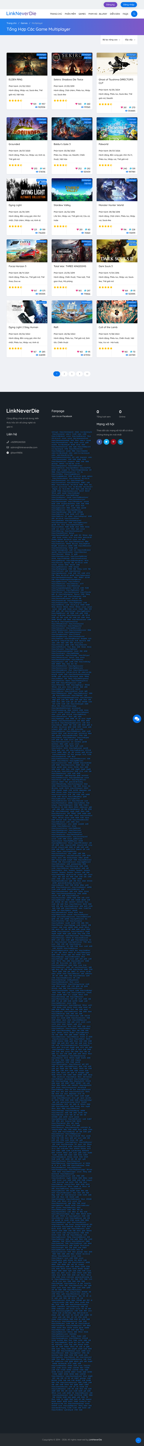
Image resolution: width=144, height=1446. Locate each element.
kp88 (53, 1092)
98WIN (70, 952)
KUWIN (70, 912)
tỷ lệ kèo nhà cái (71, 672)
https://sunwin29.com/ (59, 853)
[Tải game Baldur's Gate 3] (72, 128)
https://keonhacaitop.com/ (74, 531)
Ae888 (75, 824)
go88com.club (77, 839)
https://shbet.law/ (73, 584)
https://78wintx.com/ (74, 615)
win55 (87, 898)
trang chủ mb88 (70, 845)
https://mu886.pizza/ (79, 887)
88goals (55, 489)
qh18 (81, 959)
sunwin (68, 436)
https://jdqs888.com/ (59, 1222)
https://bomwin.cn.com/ (60, 668)
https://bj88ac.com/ (64, 826)
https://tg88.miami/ (82, 1032)
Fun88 (74, 434)
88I (79, 672)
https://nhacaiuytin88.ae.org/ (66, 893)
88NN (53, 940)
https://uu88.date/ (58, 923)
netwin (54, 1132)
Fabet (84, 1153)
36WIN (85, 904)
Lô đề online (62, 615)
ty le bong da (76, 708)
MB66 (73, 451)
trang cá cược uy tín (67, 641)
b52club (60, 539)
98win (70, 716)
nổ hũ (68, 506)
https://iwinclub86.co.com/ (77, 630)
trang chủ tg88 (63, 847)
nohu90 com (61, 1077)
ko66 (61, 906)
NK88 (72, 700)
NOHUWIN (85, 1151)
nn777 (77, 514)
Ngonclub (67, 563)
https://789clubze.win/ (76, 541)
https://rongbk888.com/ (72, 474)
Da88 (65, 1155)
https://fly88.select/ (73, 590)
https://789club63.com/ (59, 832)
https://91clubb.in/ (58, 775)
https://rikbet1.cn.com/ (80, 670)
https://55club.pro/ (76, 788)
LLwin (86, 801)
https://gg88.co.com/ (80, 522)
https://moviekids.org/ (59, 710)
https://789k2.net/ (74, 973)
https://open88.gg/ (62, 1081)
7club (53, 1151)
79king (58, 575)
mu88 (68, 702)
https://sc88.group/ (80, 516)
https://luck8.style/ (58, 936)
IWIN (72, 440)
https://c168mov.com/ (63, 695)
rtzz (57, 1054)
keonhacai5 (55, 1174)
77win (69, 647)
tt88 (89, 700)
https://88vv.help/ (58, 1016)
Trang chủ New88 (74, 1136)
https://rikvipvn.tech (73, 1161)
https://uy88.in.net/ (73, 799)
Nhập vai (24, 90)
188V (57, 1070)
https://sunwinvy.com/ (69, 1087)
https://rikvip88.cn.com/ (64, 978)
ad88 (65, 1001)
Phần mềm (70, 14)
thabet (80, 609)
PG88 (67, 527)
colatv (71, 453)
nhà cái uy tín (56, 438)
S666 (83, 853)
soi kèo (77, 463)
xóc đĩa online (56, 771)
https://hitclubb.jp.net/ (59, 626)
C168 (74, 569)
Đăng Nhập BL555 (85, 1085)
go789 (70, 1146)
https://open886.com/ (74, 510)
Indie (56, 220)
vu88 (83, 872)
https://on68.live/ (84, 950)
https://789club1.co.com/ (60, 630)
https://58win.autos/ (68, 765)
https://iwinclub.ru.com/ (70, 491)
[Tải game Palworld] (117, 128)
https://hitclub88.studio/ (81, 820)
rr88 (62, 611)
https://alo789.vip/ (58, 1136)
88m (66, 1068)
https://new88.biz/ (58, 527)
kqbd (77, 529)
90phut (68, 681)
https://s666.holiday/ (58, 874)
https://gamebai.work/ (59, 573)
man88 (80, 1113)
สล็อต (86, 541)
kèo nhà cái (77, 476)
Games (82, 14)
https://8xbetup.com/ (74, 1167)
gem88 (54, 525)
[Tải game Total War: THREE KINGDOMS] (72, 250)
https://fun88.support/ (64, 1193)
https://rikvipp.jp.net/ (75, 626)
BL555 (66, 748)
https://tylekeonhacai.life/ (74, 525)
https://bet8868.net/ (58, 1096)
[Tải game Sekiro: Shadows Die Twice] (72, 64)
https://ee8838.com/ (58, 731)
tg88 (85, 691)
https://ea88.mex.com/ (59, 801)
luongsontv (71, 461)
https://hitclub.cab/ (58, 655)
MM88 (79, 459)
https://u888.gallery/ (75, 796)
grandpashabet (76, 864)
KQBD (67, 1060)
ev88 (76, 613)
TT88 (85, 942)
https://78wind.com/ (58, 590)
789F (53, 1121)
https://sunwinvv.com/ (59, 794)
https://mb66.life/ (82, 451)
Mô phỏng (68, 281)
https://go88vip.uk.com (59, 1119)
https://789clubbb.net (59, 1157)
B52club (59, 607)
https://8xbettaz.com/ (59, 773)
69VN (66, 1070)
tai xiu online (79, 729)
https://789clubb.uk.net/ (60, 624)
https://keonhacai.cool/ (71, 592)
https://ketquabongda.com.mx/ (70, 723)
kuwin (83, 718)
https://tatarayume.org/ (76, 984)
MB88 (78, 1214)
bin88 (53, 504)
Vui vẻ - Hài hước (111, 342)
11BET (74, 1210)
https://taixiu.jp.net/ (58, 628)
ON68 (76, 805)
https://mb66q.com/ (58, 451)
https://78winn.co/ (58, 1127)
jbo (82, 1210)
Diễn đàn (115, 14)
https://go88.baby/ (73, 653)
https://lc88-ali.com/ (58, 822)
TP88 (66, 1035)
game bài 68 (63, 1146)
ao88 (53, 611)
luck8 (90, 702)
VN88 (71, 946)
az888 (74, 853)
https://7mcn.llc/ (85, 592)
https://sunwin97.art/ (59, 482)
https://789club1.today (59, 784)
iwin (60, 489)
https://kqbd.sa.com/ (67, 1174)
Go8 (61, 1094)
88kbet (58, 1020)
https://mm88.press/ (59, 497)
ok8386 (70, 803)
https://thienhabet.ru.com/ (60, 556)
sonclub (76, 1117)
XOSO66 (57, 902)
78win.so (77, 594)
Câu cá (86, 216)
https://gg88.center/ (84, 611)
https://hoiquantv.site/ (74, 600)
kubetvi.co (55, 782)
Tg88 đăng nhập (70, 775)
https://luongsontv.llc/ (59, 756)
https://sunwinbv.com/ (59, 1186)
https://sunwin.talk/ (58, 506)
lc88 (60, 952)
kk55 (56, 952)
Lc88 (83, 723)
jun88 (67, 605)
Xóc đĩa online (77, 487)
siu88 (58, 611)
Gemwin (71, 657)
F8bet (69, 619)
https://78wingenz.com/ (68, 683)
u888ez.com (84, 807)
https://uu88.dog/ (86, 990)
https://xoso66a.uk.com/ (60, 1005)
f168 (72, 563)
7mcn (70, 487)
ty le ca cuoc (63, 487)
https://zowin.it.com (74, 792)
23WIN (67, 788)
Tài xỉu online (64, 963)
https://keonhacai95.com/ (60, 535)
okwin (69, 1020)
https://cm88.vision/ (84, 550)
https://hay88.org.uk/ (71, 906)
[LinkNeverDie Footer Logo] (23, 410)
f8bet (75, 577)
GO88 (90, 516)
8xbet (86, 784)
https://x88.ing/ (57, 725)
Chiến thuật (70, 277)
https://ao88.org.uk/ (73, 1199)
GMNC (67, 565)
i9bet (83, 539)
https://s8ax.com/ (58, 1113)
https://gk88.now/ (58, 1205)
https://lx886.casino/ (71, 1011)
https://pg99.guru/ (71, 1142)
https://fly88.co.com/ (81, 693)
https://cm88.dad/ (74, 493)
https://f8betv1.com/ (64, 1098)
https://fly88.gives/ (75, 603)
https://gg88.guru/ (77, 685)
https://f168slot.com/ (58, 510)
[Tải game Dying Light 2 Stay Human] (27, 311)
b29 (78, 617)
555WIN (88, 1081)
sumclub (60, 712)
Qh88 (78, 775)
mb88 (53, 702)
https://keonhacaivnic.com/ (61, 742)
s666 (59, 877)
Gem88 (60, 1155)
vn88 (64, 780)
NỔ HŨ (88, 615)
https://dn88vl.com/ (73, 1108)
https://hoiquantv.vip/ (59, 600)
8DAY (53, 1153)
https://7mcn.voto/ (58, 645)
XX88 (69, 459)
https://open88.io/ (58, 1049)
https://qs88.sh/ (84, 1045)
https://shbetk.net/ (58, 681)
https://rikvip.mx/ (62, 761)
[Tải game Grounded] (27, 128)
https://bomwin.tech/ (59, 480)
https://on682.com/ (72, 896)
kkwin (57, 969)
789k (53, 735)
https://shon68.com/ (58, 1178)
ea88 (84, 1138)
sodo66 (54, 826)
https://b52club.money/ (60, 548)
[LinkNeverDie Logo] (21, 13)
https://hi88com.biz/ (62, 811)
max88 (54, 491)
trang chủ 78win (69, 1184)
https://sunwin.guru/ (58, 653)
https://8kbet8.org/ (73, 586)
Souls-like (33, 90)
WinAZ (85, 1007)
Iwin (57, 529)
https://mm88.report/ (65, 805)
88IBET (65, 725)
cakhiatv (61, 463)
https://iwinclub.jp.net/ (76, 624)
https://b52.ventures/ (74, 855)
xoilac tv (68, 434)
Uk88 (75, 1155)
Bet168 (72, 527)
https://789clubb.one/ (75, 501)
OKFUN (65, 1032)
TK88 (75, 860)
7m (69, 470)
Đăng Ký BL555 (79, 1081)
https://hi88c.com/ (58, 1218)
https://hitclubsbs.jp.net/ (73, 520)
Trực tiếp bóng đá (64, 445)
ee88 (63, 769)
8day (63, 664)
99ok (72, 754)
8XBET (54, 761)
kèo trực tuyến (72, 733)
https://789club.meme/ (59, 984)
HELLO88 (78, 1226)
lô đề (76, 641)
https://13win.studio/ (72, 936)
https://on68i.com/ (58, 885)
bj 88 (69, 794)
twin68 (61, 788)
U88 (57, 919)
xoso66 (88, 440)
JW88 (61, 976)
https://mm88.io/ (57, 474)
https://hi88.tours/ (75, 904)
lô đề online (64, 1148)
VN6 (53, 1035)
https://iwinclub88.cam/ (59, 965)
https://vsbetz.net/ (63, 931)
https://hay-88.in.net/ (79, 780)
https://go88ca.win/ (58, 1125)
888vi (58, 1085)
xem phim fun (62, 546)
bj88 (53, 594)
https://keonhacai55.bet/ (60, 442)
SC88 (78, 647)
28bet (83, 811)
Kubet (65, 792)
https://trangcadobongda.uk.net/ (68, 697)
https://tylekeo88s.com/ (60, 881)
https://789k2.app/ (58, 1110)
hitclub (76, 442)
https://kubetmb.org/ (59, 980)
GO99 (79, 727)
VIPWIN (68, 938)
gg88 (72, 940)
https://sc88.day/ (85, 662)
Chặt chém (70, 90)
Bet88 (72, 514)
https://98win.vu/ (57, 925)
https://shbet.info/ (81, 645)
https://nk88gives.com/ (73, 1134)
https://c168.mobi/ (58, 1115)
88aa (80, 1066)
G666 (82, 923)
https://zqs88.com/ (58, 1028)
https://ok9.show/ (68, 771)
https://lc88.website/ (59, 864)
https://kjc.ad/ (78, 969)
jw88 (53, 1140)
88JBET (72, 1032)
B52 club (88, 489)
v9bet (83, 445)
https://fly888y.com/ (70, 841)
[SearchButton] (134, 14)
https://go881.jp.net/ (58, 560)
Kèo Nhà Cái (56, 807)
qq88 (70, 881)
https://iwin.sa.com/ (58, 495)
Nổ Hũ (66, 1058)
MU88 (87, 588)
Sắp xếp (129, 39)
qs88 (65, 729)
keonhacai (55, 744)
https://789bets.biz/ (58, 685)
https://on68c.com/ (73, 889)
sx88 (57, 1140)
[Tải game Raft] (72, 311)
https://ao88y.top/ (68, 1132)
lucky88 (69, 860)
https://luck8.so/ (57, 748)
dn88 (79, 786)
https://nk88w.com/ (58, 967)
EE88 (84, 596)
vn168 (72, 769)
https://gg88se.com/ (84, 862)
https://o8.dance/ (71, 1028)
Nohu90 (72, 565)
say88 (72, 811)
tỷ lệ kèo (58, 1207)
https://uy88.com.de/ (59, 799)
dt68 (53, 518)
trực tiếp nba (70, 463)
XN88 (60, 988)
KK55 (74, 963)
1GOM (73, 489)
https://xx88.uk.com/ (69, 862)
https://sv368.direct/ (58, 436)
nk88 (82, 794)
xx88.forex (88, 973)
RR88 (78, 461)
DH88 (85, 1075)
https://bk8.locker (57, 1104)
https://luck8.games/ (59, 946)
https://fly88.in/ (66, 910)
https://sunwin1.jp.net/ (80, 837)
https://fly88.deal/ (71, 649)
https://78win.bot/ (58, 554)
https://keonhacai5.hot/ (75, 834)
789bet (86, 676)
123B (89, 925)
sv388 (84, 434)
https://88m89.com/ (74, 1119)
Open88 (59, 790)
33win (85, 700)
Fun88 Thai (87, 908)
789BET (81, 577)
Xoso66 (68, 451)
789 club (61, 818)
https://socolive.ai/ (76, 921)
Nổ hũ (86, 560)
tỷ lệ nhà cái (83, 733)
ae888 (70, 546)
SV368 (54, 917)
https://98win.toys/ (58, 938)
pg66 (69, 955)
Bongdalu (84, 638)
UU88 (74, 725)
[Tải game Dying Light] (27, 189)
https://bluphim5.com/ (59, 461)
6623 (79, 1159)
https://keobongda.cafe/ (60, 550)
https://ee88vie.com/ (79, 436)
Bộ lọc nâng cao (110, 39)
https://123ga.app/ (58, 957)
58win (88, 617)
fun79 (66, 1115)
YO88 (81, 1157)
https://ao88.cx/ (57, 870)
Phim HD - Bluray (97, 14)
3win (74, 1089)
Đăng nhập (128, 4)
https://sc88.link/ (79, 803)
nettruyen (55, 432)
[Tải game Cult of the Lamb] (117, 311)
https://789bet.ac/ (73, 1037)
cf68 (59, 896)
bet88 (84, 476)
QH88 (68, 1018)
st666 (60, 927)
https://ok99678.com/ (59, 647)
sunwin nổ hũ (70, 849)
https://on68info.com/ (83, 917)
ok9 (90, 470)
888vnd (63, 1085)
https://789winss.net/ (72, 1127)
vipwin (60, 858)
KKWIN (69, 1007)
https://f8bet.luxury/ (58, 1163)
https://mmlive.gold (77, 704)
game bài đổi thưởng (76, 782)
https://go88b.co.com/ (73, 628)
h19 (66, 516)
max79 (71, 950)
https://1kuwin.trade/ (59, 898)
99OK (57, 1094)
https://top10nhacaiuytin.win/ (66, 472)
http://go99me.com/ (77, 919)
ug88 (79, 853)
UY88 (70, 790)
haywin (59, 851)
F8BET (74, 879)
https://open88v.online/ (70, 735)
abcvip (57, 1060)
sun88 (68, 1151)
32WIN (75, 1007)
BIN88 (54, 470)
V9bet (73, 529)
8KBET (61, 782)
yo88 (81, 613)
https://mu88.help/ (63, 558)
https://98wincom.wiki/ (59, 1203)
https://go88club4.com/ (59, 567)
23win (77, 527)
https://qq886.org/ (76, 1218)
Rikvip (77, 489)
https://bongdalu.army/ (59, 636)
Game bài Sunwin (70, 1195)
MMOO (86, 788)
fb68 (87, 1193)
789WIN (71, 1058)
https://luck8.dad (85, 763)
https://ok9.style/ (57, 959)
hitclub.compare (72, 858)
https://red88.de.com (71, 948)
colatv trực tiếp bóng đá (60, 453)
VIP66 (66, 449)
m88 (82, 898)
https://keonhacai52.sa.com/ (61, 1176)
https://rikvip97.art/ (77, 480)
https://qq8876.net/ (79, 714)
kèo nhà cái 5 (77, 883)
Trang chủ (56, 14)
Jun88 (73, 508)
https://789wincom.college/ (61, 1214)
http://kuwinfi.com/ (81, 967)
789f (68, 813)
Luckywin (55, 729)
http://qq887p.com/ (71, 1066)
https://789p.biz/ (85, 936)
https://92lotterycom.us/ (79, 681)
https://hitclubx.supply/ (69, 706)
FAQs (125, 14)
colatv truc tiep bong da (82, 453)
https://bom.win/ (57, 563)
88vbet (59, 1007)
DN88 (58, 765)
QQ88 (61, 1066)
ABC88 (83, 900)
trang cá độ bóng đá (82, 1224)
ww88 (89, 731)
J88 (72, 752)
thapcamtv (83, 457)
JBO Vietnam (87, 1077)
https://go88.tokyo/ (72, 495)
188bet (85, 1178)
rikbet (81, 740)
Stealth (109, 98)
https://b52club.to (86, 697)
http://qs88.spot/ (57, 1011)
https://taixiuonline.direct (60, 891)
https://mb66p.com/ (84, 447)
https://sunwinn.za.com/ (79, 558)
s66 (53, 902)
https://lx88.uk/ (71, 1077)
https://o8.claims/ (84, 1028)
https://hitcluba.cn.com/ (78, 759)
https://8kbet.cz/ (62, 1056)
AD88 (71, 877)
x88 (68, 613)
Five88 (54, 1155)
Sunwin (54, 615)
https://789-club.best (81, 843)
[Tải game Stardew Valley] (72, 189)
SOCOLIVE (80, 902)
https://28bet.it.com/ (59, 1037)
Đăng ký (110, 4)
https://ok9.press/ (58, 662)
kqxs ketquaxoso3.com (80, 438)
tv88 (67, 921)
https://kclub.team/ (73, 482)
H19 (62, 902)
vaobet (70, 516)
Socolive (64, 955)
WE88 (54, 786)
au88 (63, 700)
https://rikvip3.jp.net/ (59, 834)
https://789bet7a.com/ (59, 824)
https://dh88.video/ (69, 737)
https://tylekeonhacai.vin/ (73, 632)
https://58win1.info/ (58, 921)
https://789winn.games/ (60, 1064)
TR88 (64, 971)
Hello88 (77, 900)
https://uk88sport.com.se (60, 950)
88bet (65, 752)
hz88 (69, 756)
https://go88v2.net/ (58, 900)
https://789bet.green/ (59, 1210)
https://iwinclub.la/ (58, 434)
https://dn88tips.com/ (79, 1020)
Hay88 (88, 718)
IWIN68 (54, 676)
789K (62, 1051)
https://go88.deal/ (58, 520)
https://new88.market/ (65, 552)
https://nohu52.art (86, 815)
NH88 (67, 1100)
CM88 (75, 546)
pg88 (87, 1073)
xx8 (61, 1001)
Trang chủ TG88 (70, 1121)
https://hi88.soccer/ (78, 1228)
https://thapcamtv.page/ (77, 1169)
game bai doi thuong (67, 1102)
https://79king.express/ (59, 466)
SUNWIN (75, 710)
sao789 (59, 973)
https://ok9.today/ (85, 1100)
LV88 (73, 986)
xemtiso (82, 971)
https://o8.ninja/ (57, 592)
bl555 (60, 733)
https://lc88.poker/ (58, 1142)
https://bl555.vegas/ (69, 1172)
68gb (54, 700)
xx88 (77, 457)
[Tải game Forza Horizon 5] (27, 250)
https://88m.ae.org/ (71, 866)
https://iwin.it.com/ (75, 830)
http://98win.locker (67, 1144)
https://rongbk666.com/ (59, 476)
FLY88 (67, 514)
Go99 (69, 773)
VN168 (70, 763)
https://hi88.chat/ (77, 659)
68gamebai (83, 790)
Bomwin (71, 533)
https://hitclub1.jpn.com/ (60, 830)
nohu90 (54, 632)
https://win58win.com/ (76, 1092)
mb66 (60, 609)
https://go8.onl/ (75, 868)
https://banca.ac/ (75, 571)
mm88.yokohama (72, 980)
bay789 (72, 1191)
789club (84, 535)
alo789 (54, 883)
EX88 (76, 946)
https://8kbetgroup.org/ (78, 1056)
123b (79, 702)
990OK (88, 1163)
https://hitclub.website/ (60, 478)
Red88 (90, 1153)
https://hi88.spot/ (57, 1079)
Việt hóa (43, 58)
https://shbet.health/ (59, 754)
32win (81, 946)
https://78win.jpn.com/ (59, 1026)
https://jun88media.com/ (60, 982)
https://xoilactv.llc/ (71, 908)
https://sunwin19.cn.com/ (77, 499)
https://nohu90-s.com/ (74, 988)
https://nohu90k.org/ (72, 1110)
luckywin (54, 805)
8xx (82, 472)
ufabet (77, 432)
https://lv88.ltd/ (57, 737)
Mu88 (53, 1159)
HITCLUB (69, 714)
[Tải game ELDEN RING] (27, 64)
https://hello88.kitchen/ (59, 666)
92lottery (55, 1146)
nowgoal (64, 470)
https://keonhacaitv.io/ (59, 803)
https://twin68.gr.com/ (81, 914)
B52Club (60, 632)
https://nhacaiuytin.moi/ (76, 636)
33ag (79, 933)
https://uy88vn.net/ (58, 1191)
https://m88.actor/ (58, 815)
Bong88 (54, 546)
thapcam (79, 849)
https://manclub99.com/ (60, 533)
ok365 (76, 1070)
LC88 (79, 725)
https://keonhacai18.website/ (61, 598)
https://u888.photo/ (58, 689)
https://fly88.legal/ (58, 718)
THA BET (84, 1102)
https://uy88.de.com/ (77, 750)
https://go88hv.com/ (76, 761)
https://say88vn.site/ (70, 851)
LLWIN (85, 569)
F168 (53, 575)
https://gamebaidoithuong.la (61, 708)
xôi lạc (78, 445)
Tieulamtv (71, 870)
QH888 (67, 919)
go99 (58, 700)
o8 (56, 594)
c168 (83, 615)
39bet (53, 893)
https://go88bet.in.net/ (59, 843)
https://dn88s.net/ (63, 868)
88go (53, 1195)
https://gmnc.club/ (58, 746)
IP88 (80, 1182)
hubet (58, 769)
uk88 (58, 643)
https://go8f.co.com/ (84, 1089)
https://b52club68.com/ (59, 670)
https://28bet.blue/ (80, 552)
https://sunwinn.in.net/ (59, 763)
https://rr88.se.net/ (63, 485)
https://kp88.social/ (75, 748)
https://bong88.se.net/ (72, 638)
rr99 (62, 1195)
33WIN (73, 712)
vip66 (70, 447)
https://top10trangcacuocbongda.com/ (68, 579)
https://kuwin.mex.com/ (60, 1039)
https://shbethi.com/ (58, 584)
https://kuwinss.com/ (78, 1018)
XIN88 (87, 961)
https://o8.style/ (70, 611)
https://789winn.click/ (72, 1016)
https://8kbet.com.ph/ (59, 914)
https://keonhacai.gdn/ (59, 501)
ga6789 (70, 927)
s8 (74, 847)
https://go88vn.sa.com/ (59, 582)
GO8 (61, 1054)
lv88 (67, 944)
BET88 (76, 885)
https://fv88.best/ (58, 1089)
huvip (80, 965)
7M (76, 1073)
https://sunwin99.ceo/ (71, 518)
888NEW (54, 721)
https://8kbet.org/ (58, 531)
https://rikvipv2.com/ (75, 832)
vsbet (53, 643)
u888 (85, 687)
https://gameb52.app (76, 777)
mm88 (79, 1195)
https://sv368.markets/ (72, 957)
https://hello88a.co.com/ (60, 777)
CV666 (90, 1129)
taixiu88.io (78, 742)
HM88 (53, 790)
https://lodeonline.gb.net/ (74, 560)
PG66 (87, 803)
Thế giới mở (14, 159)
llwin (76, 950)
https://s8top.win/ (75, 1064)
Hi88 (53, 1188)
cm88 (78, 565)
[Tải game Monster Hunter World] (117, 189)
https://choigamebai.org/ (79, 470)
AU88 (57, 845)
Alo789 (73, 445)
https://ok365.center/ (75, 466)
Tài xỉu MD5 (66, 489)
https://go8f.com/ (75, 1216)
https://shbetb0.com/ (59, 586)
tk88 (82, 590)
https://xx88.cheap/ (78, 1165)
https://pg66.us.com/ (58, 508)
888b (88, 955)
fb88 (88, 641)
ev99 (53, 740)
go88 (87, 442)
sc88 (66, 571)
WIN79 (86, 1157)
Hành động (14, 90)
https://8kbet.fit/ (57, 1058)
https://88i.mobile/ (58, 866)
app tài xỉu (82, 641)
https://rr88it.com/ (58, 541)
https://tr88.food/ (79, 976)
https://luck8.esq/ (75, 944)
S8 (69, 729)
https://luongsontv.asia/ (60, 1169)
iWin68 (80, 841)
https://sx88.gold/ (83, 737)
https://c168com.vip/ (58, 1014)
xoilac (90, 457)
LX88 (62, 944)
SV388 (62, 1100)
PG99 (82, 506)
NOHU (76, 912)
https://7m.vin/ (56, 780)
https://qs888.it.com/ (59, 1003)
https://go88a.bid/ (74, 828)
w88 (67, 750)
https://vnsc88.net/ (71, 691)
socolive (54, 445)
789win (54, 493)
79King (79, 569)
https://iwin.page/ (71, 655)
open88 (83, 508)
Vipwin (87, 818)
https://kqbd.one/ (57, 638)
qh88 (57, 740)
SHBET (83, 482)
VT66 (70, 976)
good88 (59, 995)
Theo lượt (80, 277)
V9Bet (58, 1151)
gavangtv (55, 463)
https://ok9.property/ (65, 594)
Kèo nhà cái (63, 727)
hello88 (78, 955)
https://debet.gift (67, 1226)
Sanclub (76, 567)
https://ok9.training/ (58, 997)
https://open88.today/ (59, 512)
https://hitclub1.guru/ (59, 855)
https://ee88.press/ (85, 1142)
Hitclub (77, 506)
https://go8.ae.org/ (81, 940)
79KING (68, 544)
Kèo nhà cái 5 (87, 487)
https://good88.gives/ (73, 809)
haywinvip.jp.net (57, 841)
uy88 (59, 676)
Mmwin (70, 843)
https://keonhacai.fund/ (60, 447)
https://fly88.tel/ (84, 544)
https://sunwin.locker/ (59, 459)
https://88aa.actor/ (84, 546)
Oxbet (70, 1155)
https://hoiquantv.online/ (60, 603)
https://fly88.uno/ (58, 516)
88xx (67, 700)
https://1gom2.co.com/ (75, 666)
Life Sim (57, 216)
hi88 (71, 1115)
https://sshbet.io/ (74, 582)
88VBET (78, 1083)
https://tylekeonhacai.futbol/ (61, 457)
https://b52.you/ (84, 655)
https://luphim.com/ (58, 544)
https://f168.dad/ (77, 695)
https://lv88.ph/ (79, 1039)
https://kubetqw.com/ (63, 887)
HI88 (53, 1106)
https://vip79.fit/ (85, 468)
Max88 (71, 548)
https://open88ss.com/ (74, 1163)
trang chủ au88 (82, 845)
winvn (70, 824)
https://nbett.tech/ (58, 1134)
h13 (78, 1115)
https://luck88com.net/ (81, 1079)
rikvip (71, 442)
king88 (63, 986)
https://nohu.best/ (61, 942)
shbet (53, 714)
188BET (58, 664)
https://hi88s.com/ (58, 514)
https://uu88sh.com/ (78, 992)
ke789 (58, 704)
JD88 (66, 976)
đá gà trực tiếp (71, 874)
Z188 (81, 651)
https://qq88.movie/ (62, 1188)
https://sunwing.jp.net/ (75, 784)
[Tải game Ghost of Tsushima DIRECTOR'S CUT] (117, 64)
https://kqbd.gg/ (69, 925)
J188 (73, 794)
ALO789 (87, 577)
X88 (57, 963)
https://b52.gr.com (79, 1146)
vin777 (89, 1148)
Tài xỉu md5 (65, 1047)
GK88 (86, 995)
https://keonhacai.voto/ (59, 522)
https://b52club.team (79, 619)
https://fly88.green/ (75, 596)
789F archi (70, 1096)
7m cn (54, 1148)
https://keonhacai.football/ (60, 440)
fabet (62, 643)
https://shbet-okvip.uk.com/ (66, 917)
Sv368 (74, 512)
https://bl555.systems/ (81, 678)
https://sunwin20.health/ (60, 990)
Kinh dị (42, 155)
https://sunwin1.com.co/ (59, 828)
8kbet (53, 485)
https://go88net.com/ (76, 668)
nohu (63, 750)
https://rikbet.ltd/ (75, 478)
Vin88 (69, 820)
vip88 (63, 1151)
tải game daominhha (68, 504)
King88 (72, 1047)
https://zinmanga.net (66, 432)
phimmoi (60, 1041)
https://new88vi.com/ (79, 1222)
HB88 (74, 1075)
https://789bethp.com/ (59, 693)
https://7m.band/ (74, 634)
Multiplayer (37, 23)
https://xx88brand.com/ (80, 497)
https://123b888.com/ (74, 731)
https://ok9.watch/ (58, 649)
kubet (79, 434)
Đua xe (17, 281)
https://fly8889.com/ (59, 613)
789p (64, 961)
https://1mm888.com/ (59, 1167)
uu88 (71, 550)
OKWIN (71, 1197)
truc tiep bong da (86, 432)
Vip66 (74, 447)
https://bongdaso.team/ (60, 634)
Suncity (77, 1106)
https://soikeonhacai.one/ (60, 759)
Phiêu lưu (80, 90)
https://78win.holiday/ (63, 1030)
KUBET (89, 1119)
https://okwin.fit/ (75, 1188)
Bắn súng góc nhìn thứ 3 (121, 155)
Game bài (76, 588)
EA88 (65, 807)
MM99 (88, 929)
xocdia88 (76, 763)
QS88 (67, 645)
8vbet (69, 1210)
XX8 (67, 877)
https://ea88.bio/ (57, 678)
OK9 (78, 573)
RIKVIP (81, 491)
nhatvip (54, 858)
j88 (82, 809)
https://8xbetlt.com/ (58, 672)
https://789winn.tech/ (59, 1022)
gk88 (88, 725)
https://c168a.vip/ (57, 1184)
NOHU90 (67, 712)
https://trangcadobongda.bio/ (62, 588)
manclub (61, 565)
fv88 (84, 1083)
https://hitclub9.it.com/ (64, 786)
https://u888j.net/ (58, 691)
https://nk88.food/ (75, 1005)
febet (62, 1060)
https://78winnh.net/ (76, 449)
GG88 (58, 504)
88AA (73, 929)
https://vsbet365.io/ (77, 931)
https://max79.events (59, 1161)
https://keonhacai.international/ (79, 674)
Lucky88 (74, 995)
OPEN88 (80, 512)
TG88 (58, 944)
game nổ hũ (70, 689)
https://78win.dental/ (59, 1123)
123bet (80, 858)
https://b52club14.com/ (59, 912)
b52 (73, 457)
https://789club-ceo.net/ (60, 657)
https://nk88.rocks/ (83, 1205)
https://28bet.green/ (84, 952)
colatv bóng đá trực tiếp (65, 455)
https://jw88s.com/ (77, 961)
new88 (63, 889)
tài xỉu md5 (60, 1182)
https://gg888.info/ (58, 1062)
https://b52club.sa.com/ (60, 499)
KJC (78, 472)
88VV (69, 780)
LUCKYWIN (84, 1127)
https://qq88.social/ (62, 1106)
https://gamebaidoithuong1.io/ (62, 837)
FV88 (82, 818)
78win (89, 436)
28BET (73, 971)
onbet (54, 879)
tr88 (64, 858)
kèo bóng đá (69, 1079)
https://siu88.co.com (81, 938)
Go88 (58, 470)
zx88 (88, 1083)
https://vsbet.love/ (58, 1224)
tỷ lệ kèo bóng (76, 1151)
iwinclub (86, 501)
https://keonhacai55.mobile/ (61, 659)
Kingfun (86, 805)
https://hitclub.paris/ (58, 1199)
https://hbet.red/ (77, 801)
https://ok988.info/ (58, 605)
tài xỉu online (78, 537)
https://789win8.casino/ (59, 716)
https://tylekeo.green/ (82, 575)
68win (74, 756)
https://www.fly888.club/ (79, 556)
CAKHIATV (72, 902)
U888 (90, 693)
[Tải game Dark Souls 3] (117, 250)
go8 (72, 702)
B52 (58, 525)
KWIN (64, 973)
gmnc (64, 687)
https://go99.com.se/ (75, 942)
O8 (79, 718)
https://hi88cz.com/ (69, 1207)
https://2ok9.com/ (58, 571)
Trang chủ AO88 (57, 1129)
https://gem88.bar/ (72, 468)
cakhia (81, 676)
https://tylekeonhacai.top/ (69, 622)
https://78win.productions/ (60, 999)
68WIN (70, 807)
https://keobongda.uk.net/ (69, 1045)
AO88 (85, 651)
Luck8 (81, 746)
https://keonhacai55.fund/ (67, 721)
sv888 (68, 967)
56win (85, 1182)
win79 (68, 529)
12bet (74, 1193)
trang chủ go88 (61, 860)
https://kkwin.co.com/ (59, 813)
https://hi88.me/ (57, 596)
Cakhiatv (69, 1024)
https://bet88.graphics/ (59, 569)
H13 (53, 976)
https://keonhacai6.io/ (59, 1212)
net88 (86, 563)
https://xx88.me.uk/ (58, 468)
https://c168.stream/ (77, 997)
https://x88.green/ (83, 712)
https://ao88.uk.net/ (85, 860)
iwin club (75, 598)
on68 (57, 849)
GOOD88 (55, 1117)
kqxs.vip (64, 796)
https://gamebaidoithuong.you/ (62, 577)
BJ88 (69, 1001)
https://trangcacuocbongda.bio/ (62, 651)
